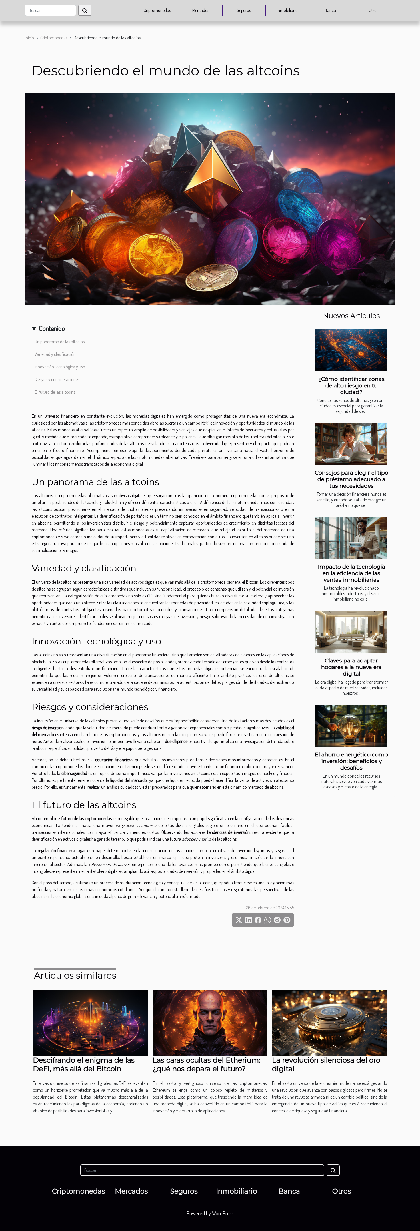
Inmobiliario (287, 10)
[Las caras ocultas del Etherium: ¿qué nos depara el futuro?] (210, 1022)
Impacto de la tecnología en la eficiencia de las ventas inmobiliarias (351, 573)
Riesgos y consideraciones (57, 379)
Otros (373, 10)
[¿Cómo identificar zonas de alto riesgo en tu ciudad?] (351, 350)
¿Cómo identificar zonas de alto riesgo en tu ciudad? (351, 385)
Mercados (200, 10)
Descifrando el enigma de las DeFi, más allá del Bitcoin (84, 1064)
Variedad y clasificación (55, 354)
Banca (330, 10)
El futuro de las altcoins (55, 392)
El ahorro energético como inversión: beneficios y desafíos (351, 761)
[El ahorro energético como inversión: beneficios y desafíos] (351, 726)
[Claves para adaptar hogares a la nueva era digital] (351, 632)
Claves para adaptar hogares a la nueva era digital (351, 667)
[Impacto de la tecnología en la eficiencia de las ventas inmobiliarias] (351, 538)
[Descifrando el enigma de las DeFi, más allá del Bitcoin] (90, 1022)
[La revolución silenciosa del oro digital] (329, 1022)
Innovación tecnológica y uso (60, 367)
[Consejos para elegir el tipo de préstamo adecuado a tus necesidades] (351, 444)
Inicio (29, 38)
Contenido (52, 328)
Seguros (244, 10)
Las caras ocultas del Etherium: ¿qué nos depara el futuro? (206, 1064)
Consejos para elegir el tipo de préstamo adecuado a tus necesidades (351, 479)
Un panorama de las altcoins (60, 341)
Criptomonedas (157, 10)
